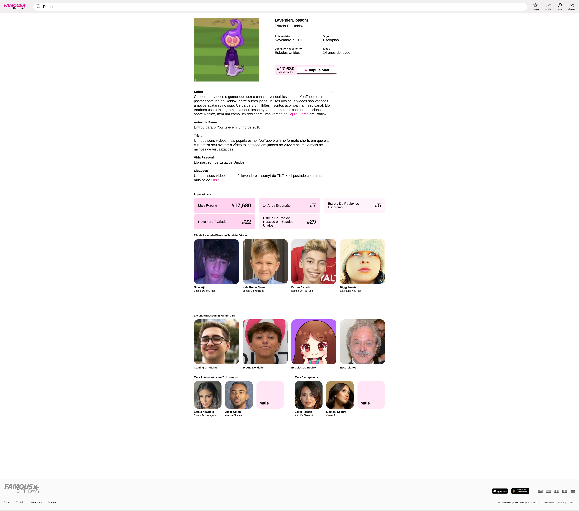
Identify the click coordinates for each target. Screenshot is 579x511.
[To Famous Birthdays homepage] (15, 6)
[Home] (146, 489)
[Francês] (556, 491)
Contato (20, 502)
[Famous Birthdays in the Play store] (520, 491)
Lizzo (215, 180)
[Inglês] (540, 491)
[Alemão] (573, 491)
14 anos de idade (336, 52)
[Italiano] (564, 491)
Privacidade (36, 502)
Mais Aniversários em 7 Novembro (216, 377)
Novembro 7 (284, 40)
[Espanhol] (548, 491)
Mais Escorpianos (306, 377)
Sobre (7, 502)
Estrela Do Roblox (289, 26)
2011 (300, 40)
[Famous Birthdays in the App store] (500, 491)
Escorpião (331, 40)
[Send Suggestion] (331, 93)
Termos (52, 502)
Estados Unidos (287, 52)
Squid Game (298, 114)
